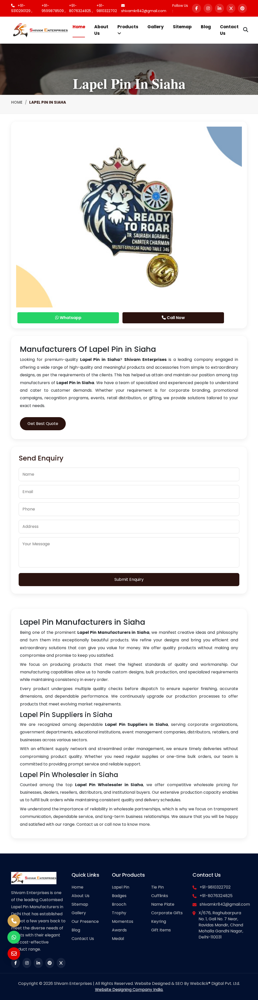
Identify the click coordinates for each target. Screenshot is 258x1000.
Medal (118, 938)
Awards (119, 930)
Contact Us (229, 30)
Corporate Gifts (167, 913)
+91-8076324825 (216, 896)
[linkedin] (219, 8)
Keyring (158, 921)
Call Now (175, 318)
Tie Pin (157, 887)
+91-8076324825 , (81, 8)
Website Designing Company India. (129, 989)
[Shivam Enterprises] (40, 30)
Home (79, 27)
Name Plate (162, 904)
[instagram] (208, 8)
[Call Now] (14, 921)
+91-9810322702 (106, 8)
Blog (206, 27)
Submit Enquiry (129, 579)
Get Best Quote (42, 423)
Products (127, 27)
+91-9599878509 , (54, 8)
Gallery (155, 27)
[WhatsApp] (14, 937)
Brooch (119, 904)
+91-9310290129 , (21, 8)
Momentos (122, 921)
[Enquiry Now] (14, 953)
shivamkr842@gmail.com (143, 10)
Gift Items (161, 930)
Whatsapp (70, 318)
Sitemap (182, 27)
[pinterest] (242, 8)
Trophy (119, 913)
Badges (119, 896)
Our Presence (85, 921)
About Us (101, 30)
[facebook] (196, 8)
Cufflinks (159, 896)
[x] (231, 8)
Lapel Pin (120, 887)
